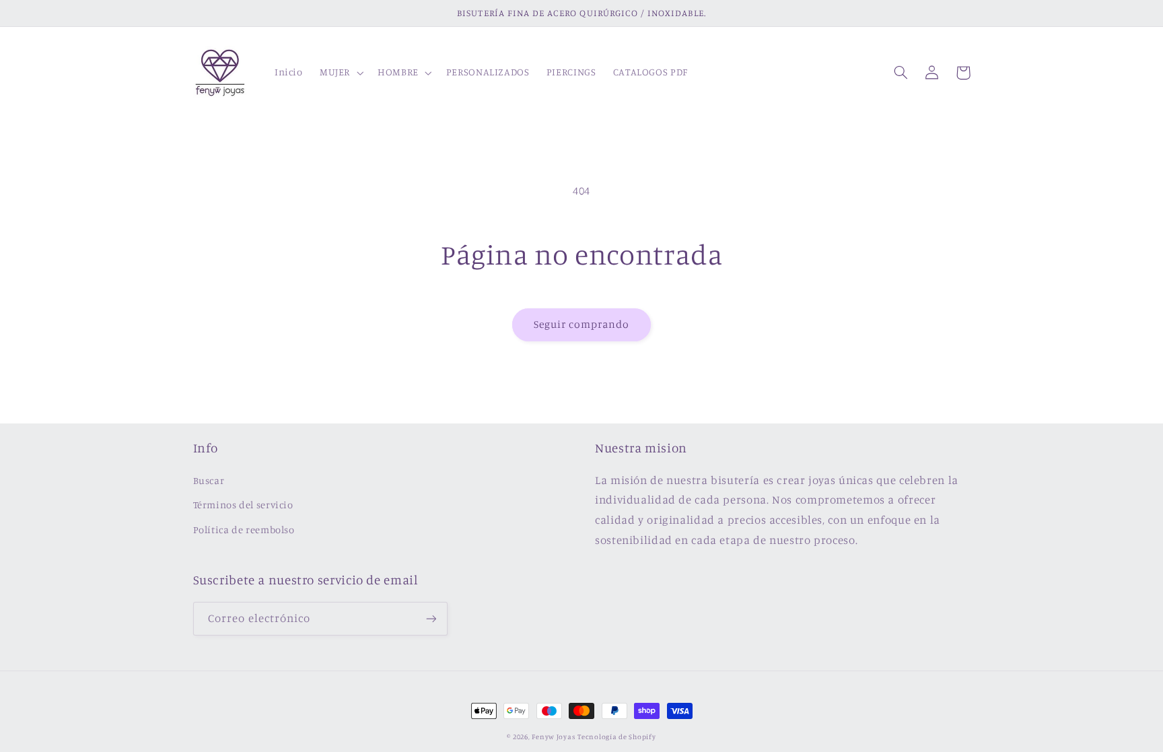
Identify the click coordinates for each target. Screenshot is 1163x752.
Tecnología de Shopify (616, 736)
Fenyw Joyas (553, 736)
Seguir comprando (582, 324)
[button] (340, 73)
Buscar (209, 480)
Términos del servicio (243, 504)
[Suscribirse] (430, 618)
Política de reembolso (244, 529)
